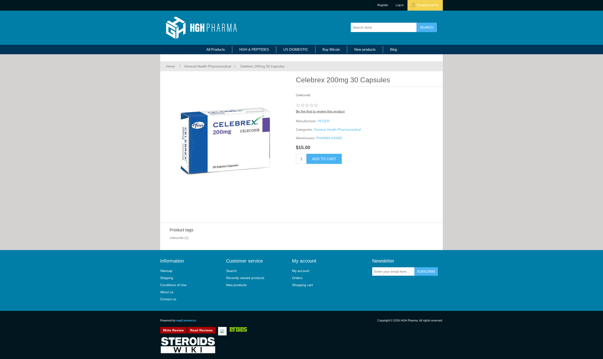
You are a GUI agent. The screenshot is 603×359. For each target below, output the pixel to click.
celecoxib (176, 238)
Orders (297, 278)
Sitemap (166, 271)
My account (300, 271)
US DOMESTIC (295, 49)
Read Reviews (201, 330)
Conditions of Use (173, 285)
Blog (393, 49)
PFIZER (324, 121)
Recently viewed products (245, 278)
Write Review (173, 330)
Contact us (168, 299)
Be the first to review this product (320, 111)
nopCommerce (186, 320)
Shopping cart (302, 285)
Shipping (166, 278)
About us (166, 292)
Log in (400, 5)
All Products (215, 49)
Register (382, 5)
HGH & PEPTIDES (254, 49)
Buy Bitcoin (331, 49)
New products (365, 49)
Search (231, 271)
